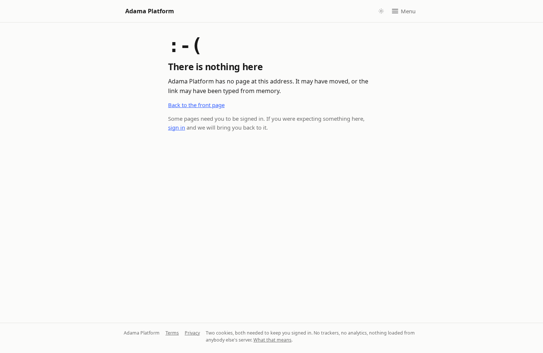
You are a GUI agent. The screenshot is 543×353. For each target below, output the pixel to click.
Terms (172, 333)
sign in (176, 127)
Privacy (192, 333)
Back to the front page (196, 105)
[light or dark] (381, 11)
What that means (272, 340)
